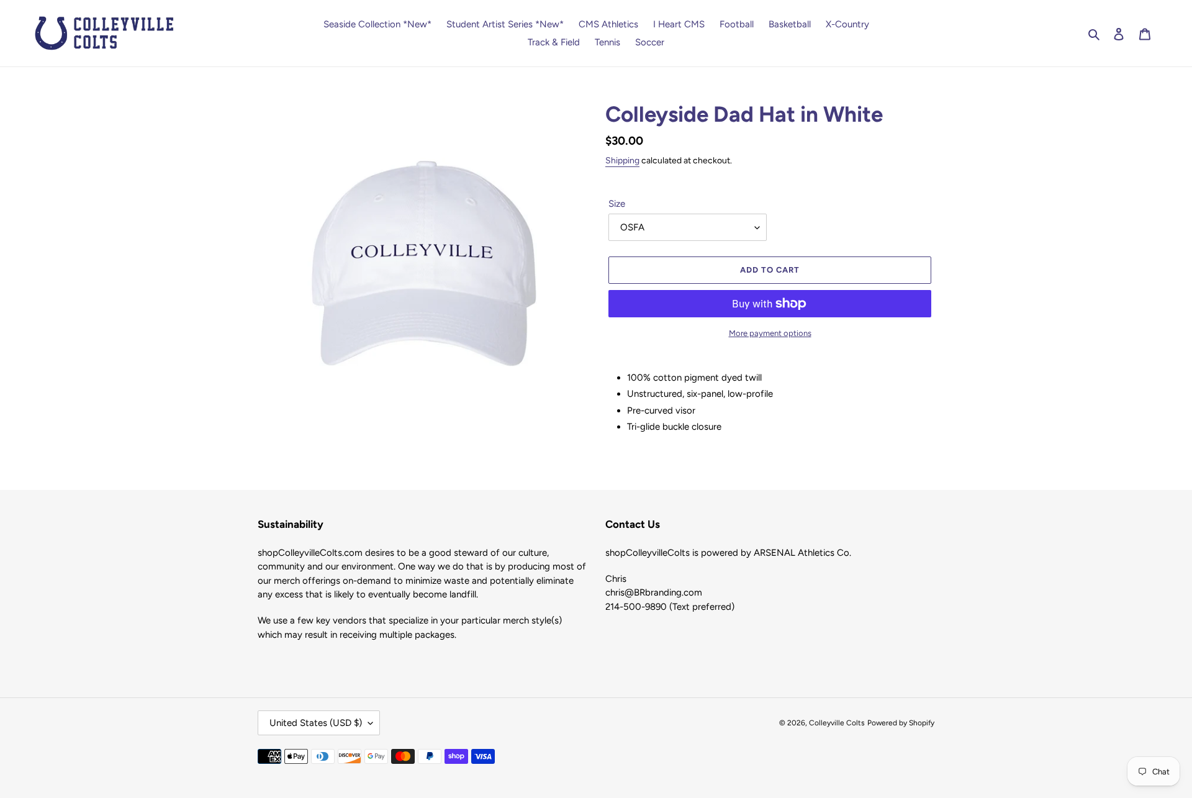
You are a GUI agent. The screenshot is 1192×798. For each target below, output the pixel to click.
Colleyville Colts (837, 723)
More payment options (770, 333)
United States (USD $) (315, 722)
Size (616, 203)
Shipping (622, 160)
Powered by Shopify (900, 723)
